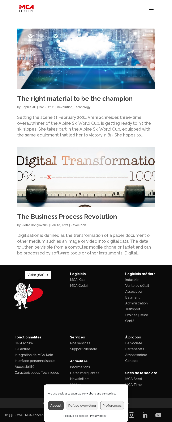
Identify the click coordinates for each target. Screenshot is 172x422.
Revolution (64, 107)
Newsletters (79, 379)
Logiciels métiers (140, 274)
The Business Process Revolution (67, 216)
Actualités (79, 361)
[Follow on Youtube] (158, 415)
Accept (55, 406)
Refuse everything (82, 406)
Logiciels (78, 274)
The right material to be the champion (75, 98)
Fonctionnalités (28, 337)
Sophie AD (29, 107)
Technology (82, 107)
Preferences (112, 406)
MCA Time (133, 385)
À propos (133, 337)
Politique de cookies (76, 415)
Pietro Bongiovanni (35, 225)
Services (77, 337)
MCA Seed (133, 379)
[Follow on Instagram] (131, 415)
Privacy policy (98, 415)
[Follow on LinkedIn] (144, 415)
